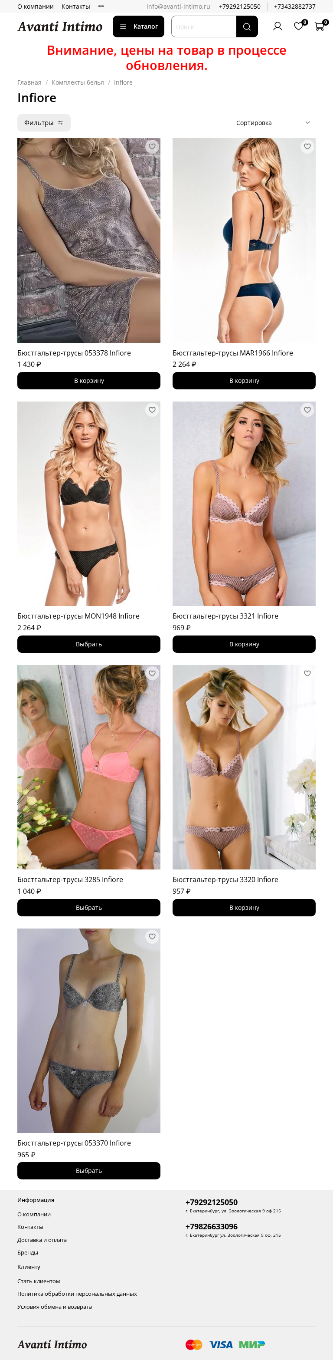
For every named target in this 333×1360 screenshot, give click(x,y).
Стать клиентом (38, 1281)
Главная (29, 82)
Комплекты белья (78, 82)
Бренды (27, 1252)
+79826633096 (212, 1226)
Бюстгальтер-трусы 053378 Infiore (74, 353)
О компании (35, 6)
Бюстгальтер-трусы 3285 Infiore (70, 879)
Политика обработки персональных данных (77, 1293)
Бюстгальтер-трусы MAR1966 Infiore (233, 353)
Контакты (76, 6)
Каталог (146, 26)
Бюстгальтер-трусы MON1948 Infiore (78, 616)
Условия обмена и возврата (54, 1307)
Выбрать (89, 644)
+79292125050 (240, 6)
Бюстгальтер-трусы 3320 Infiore (225, 879)
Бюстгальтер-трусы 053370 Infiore (74, 1143)
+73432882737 (295, 6)
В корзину (89, 380)
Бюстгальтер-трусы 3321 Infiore (225, 616)
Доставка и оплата (42, 1240)
